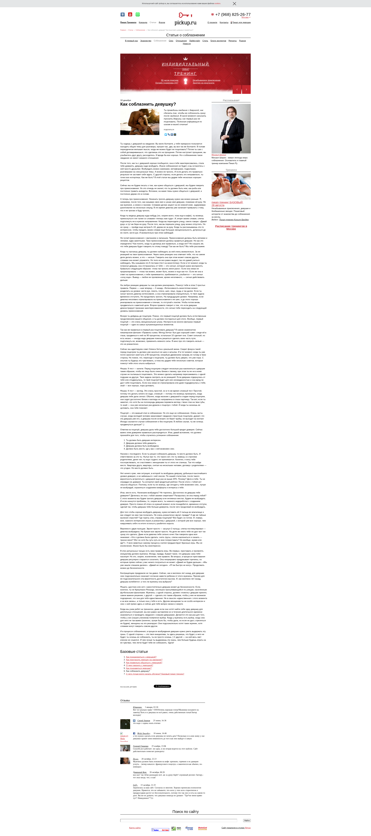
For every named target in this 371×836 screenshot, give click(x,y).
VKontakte (122, 14)
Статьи (153, 22)
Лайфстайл (194, 41)
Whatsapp (137, 14)
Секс (171, 41)
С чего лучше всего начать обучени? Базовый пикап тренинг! (155, 674)
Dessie (136, 758)
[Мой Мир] (175, 134)
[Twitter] (165, 134)
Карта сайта (135, 828)
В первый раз (131, 41)
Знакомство (145, 41)
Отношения (181, 41)
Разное (242, 41)
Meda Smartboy (143, 733)
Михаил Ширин (219, 155)
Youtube (130, 14)
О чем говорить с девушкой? (139, 665)
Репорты (233, 41)
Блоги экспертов (218, 41)
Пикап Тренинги (128, 22)
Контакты (224, 22)
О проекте (212, 22)
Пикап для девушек (241, 22)
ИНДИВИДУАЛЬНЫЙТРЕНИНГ (185, 68)
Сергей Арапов (143, 720)
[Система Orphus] (160, 830)
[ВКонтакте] (171, 134)
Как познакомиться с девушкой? (141, 657)
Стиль (205, 41)
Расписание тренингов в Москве (231, 228)
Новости (187, 43)
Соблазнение (140, 30)
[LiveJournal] (168, 134)
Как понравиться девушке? (139, 668)
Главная (123, 30)
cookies (217, 3)
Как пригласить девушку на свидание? (144, 659)
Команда (143, 22)
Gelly (135, 785)
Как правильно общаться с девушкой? (144, 662)
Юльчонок (137, 707)
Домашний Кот (140, 772)
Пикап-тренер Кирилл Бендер (234, 219)
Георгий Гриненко (140, 746)
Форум (162, 22)
